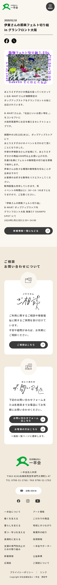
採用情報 (37, 539)
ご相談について (41, 562)
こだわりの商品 (41, 518)
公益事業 (37, 556)
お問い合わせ (31, 490)
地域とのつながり (42, 525)
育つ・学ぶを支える (14, 532)
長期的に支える (12, 539)
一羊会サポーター (42, 546)
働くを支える (11, 518)
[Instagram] (27, 501)
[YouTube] (37, 501)
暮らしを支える (12, 525)
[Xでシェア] (14, 40)
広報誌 (7, 562)
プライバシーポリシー (21, 572)
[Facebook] (18, 501)
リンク (43, 572)
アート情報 (39, 511)
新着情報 (9, 556)
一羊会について (12, 511)
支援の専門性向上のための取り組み (14, 547)
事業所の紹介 (40, 532)
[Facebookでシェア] (6, 40)
